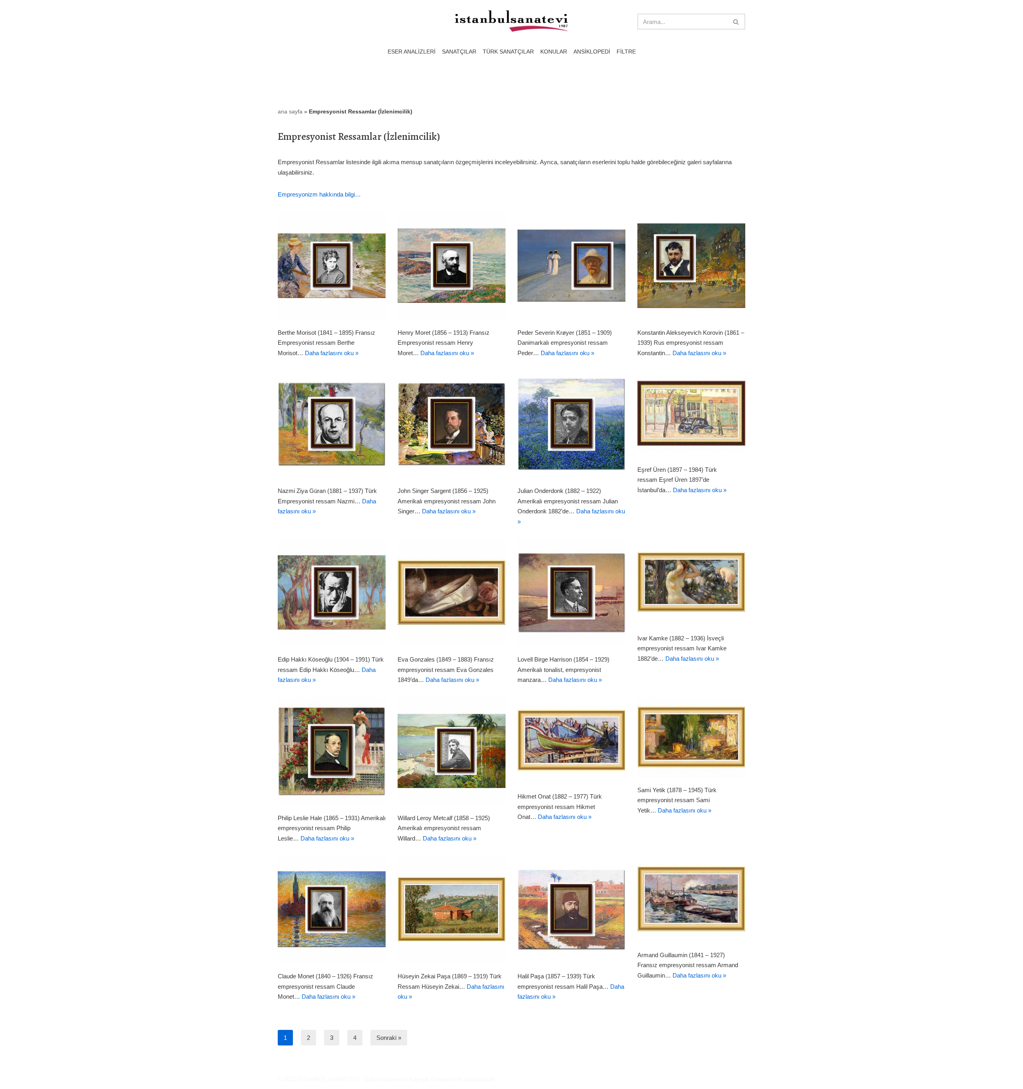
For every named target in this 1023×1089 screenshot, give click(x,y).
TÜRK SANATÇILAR (508, 52)
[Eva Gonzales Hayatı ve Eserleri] (452, 592)
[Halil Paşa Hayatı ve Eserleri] (571, 909)
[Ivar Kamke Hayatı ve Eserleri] (691, 582)
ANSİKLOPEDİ (591, 52)
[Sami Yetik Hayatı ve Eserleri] (691, 737)
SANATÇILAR (459, 52)
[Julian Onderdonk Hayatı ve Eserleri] (571, 424)
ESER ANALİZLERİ (412, 52)
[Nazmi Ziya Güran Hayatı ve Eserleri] (332, 424)
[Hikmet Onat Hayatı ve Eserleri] (571, 740)
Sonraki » (388, 1037)
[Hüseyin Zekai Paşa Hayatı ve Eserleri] (452, 909)
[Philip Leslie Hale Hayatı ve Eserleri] (332, 751)
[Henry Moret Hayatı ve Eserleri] (452, 266)
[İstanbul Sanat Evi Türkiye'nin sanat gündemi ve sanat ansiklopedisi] (511, 21)
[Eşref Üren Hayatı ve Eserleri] (691, 413)
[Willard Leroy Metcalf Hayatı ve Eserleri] (452, 751)
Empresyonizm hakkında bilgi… (319, 194)
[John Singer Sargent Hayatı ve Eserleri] (452, 424)
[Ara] (736, 22)
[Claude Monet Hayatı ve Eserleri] (332, 909)
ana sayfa (290, 111)
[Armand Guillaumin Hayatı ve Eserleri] (691, 898)
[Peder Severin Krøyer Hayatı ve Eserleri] (571, 266)
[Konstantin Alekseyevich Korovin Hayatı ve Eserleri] (691, 266)
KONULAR (553, 52)
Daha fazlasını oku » (331, 353)
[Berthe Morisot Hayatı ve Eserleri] (332, 266)
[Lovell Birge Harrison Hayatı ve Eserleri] (571, 592)
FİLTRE (626, 52)
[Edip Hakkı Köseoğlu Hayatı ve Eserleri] (332, 592)
